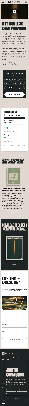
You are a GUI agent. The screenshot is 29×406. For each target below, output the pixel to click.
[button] (3, 2)
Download (14, 264)
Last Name (5, 324)
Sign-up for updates (14, 339)
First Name (5, 317)
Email (3, 331)
